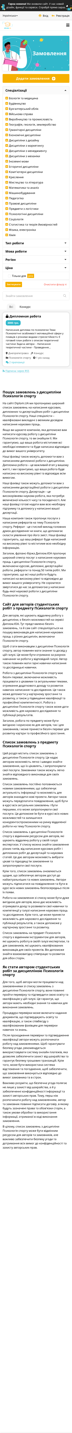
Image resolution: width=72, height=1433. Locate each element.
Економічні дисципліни (25, 135)
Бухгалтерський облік (23, 109)
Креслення (16, 177)
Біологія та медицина (23, 98)
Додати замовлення (33, 78)
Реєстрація (62, 15)
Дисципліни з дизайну (24, 140)
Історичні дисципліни (23, 167)
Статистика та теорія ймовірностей (33, 224)
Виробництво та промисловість (31, 119)
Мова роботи (16, 251)
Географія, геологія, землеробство (32, 124)
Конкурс (25, 307)
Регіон (10, 259)
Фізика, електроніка (22, 230)
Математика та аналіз (24, 188)
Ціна (9, 268)
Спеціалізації (16, 90)
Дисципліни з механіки (24, 156)
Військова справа (21, 114)
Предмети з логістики (23, 209)
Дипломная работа (25, 316)
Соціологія (16, 219)
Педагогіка (16, 198)
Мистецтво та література (26, 182)
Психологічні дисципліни (26, 214)
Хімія (12, 235)
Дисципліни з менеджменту (28, 151)
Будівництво (17, 103)
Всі (11, 307)
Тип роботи (14, 243)
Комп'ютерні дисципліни (26, 172)
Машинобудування (22, 193)
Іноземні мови (19, 161)
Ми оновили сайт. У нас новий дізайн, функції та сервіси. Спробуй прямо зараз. (36, 5)
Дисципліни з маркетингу (26, 145)
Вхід (45, 15)
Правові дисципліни (22, 203)
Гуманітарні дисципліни (25, 130)
